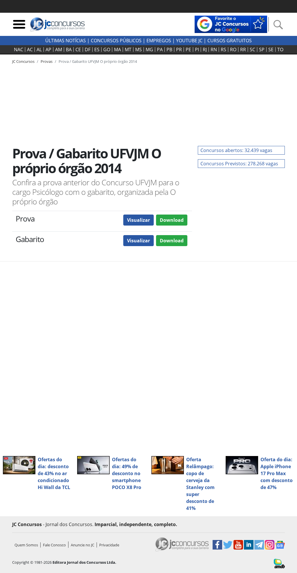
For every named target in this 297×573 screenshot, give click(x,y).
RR (243, 49)
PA (160, 49)
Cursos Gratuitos (229, 40)
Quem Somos (26, 545)
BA (69, 49)
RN (214, 49)
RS (223, 49)
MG (149, 49)
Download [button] (172, 220)
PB (169, 49)
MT (128, 49)
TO (280, 49)
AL (39, 49)
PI (197, 49)
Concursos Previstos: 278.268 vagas (239, 163)
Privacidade (109, 545)
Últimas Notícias (65, 40)
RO (233, 49)
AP (48, 49)
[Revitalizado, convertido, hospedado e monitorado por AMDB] (279, 563)
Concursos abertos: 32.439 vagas (236, 150)
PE (188, 49)
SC (252, 49)
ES (96, 49)
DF (87, 49)
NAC (18, 49)
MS (138, 49)
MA (117, 49)
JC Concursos (23, 61)
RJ (205, 49)
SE (271, 49)
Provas (46, 61)
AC (30, 49)
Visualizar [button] (138, 220)
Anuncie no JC (82, 545)
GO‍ (106, 49)
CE (78, 49)
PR (179, 49)
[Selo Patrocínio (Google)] (231, 24)
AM (58, 49)
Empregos (158, 40)
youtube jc (189, 40)
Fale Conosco (54, 545)
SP (262, 49)
